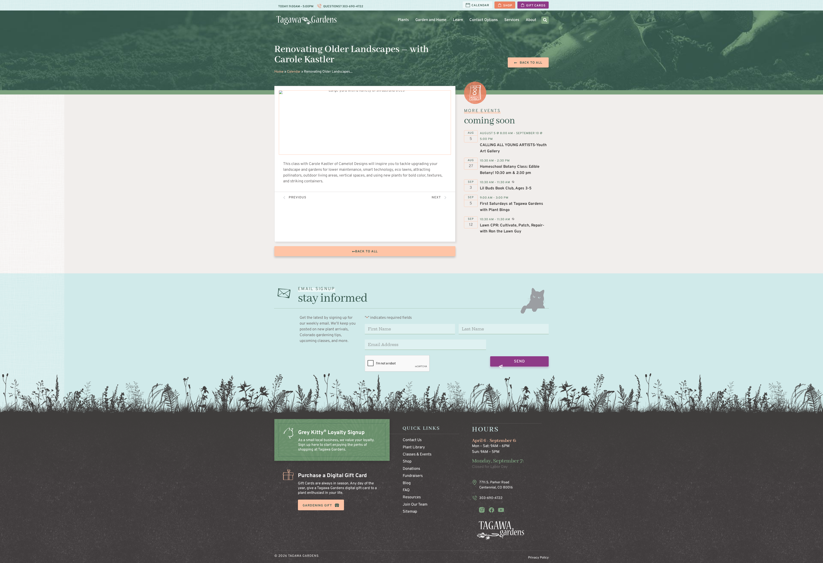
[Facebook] (491, 510)
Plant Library (414, 447)
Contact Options (483, 20)
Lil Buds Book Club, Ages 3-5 (506, 188)
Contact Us (412, 440)
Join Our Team (415, 504)
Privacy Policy (538, 558)
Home (279, 72)
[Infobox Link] (332, 444)
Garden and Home (430, 20)
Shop (407, 461)
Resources (412, 497)
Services (511, 20)
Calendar (293, 72)
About (531, 20)
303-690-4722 (352, 6)
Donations (411, 468)
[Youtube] (501, 510)
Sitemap (410, 511)
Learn (458, 20)
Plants (403, 20)
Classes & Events (417, 454)
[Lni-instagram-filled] (482, 510)
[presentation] (397, 363)
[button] (545, 20)
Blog (407, 483)
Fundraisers (413, 475)
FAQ (406, 490)
